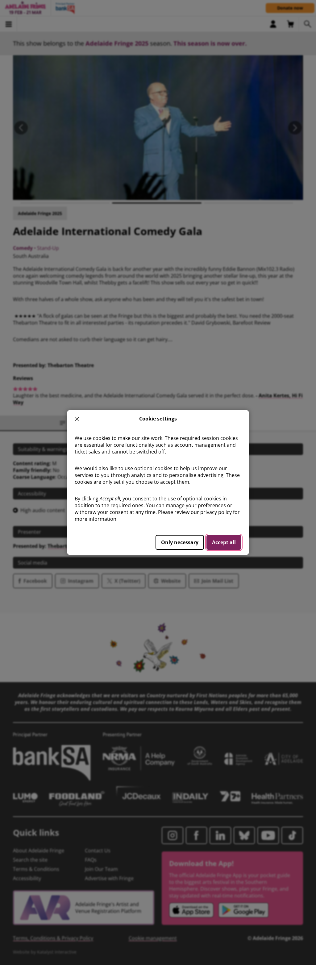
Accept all (224, 542)
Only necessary (179, 542)
